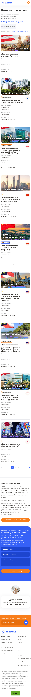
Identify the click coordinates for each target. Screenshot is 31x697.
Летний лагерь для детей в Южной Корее (12, 101)
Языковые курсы (5, 639)
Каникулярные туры (6, 642)
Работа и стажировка (7, 650)
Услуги (20, 639)
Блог (19, 650)
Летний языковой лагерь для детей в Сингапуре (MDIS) (10, 397)
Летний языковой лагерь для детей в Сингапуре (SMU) (10, 151)
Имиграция (4, 653)
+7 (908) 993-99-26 (15, 604)
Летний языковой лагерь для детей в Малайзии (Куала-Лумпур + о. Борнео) (10, 348)
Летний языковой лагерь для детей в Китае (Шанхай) (10, 199)
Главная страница (5, 6)
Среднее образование (8, 16)
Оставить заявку (15, 571)
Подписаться (26, 622)
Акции (19, 647)
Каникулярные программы (10, 14)
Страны (20, 645)
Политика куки (22, 661)
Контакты (20, 655)
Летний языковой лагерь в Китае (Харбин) (9, 248)
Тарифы (20, 642)
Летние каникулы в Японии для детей (10, 445)
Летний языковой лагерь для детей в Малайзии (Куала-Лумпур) (10, 297)
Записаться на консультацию (16, 519)
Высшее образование (8, 18)
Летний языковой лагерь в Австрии (9, 55)
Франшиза (20, 653)
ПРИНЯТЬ (16, 693)
